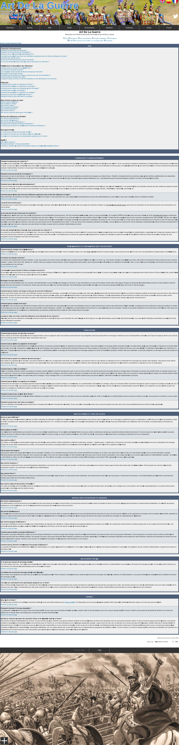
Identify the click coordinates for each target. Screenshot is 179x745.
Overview (10, 28)
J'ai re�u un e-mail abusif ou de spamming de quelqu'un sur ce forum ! (24, 136)
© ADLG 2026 (79, 650)
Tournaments (89, 28)
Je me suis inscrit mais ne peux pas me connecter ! (17, 60)
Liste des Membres (85, 38)
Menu (4, 740)
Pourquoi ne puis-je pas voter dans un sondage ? (17, 96)
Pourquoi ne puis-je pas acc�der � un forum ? (16, 94)
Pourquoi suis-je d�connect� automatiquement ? (17, 54)
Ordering (129, 28)
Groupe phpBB (70, 602)
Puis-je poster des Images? (10, 107)
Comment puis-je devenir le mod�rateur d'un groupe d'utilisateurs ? (23, 126)
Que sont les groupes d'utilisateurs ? (13, 122)
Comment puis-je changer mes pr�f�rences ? (16, 68)
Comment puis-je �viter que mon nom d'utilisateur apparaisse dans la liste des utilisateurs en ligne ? (34, 56)
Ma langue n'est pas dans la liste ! (12, 73)
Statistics (109, 28)
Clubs (149, 28)
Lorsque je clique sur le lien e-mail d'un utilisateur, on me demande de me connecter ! (29, 79)
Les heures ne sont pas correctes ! (12, 70)
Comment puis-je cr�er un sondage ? (13, 90)
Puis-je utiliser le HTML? (9, 104)
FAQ (66, 38)
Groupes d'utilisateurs (100, 38)
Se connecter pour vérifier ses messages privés (89, 40)
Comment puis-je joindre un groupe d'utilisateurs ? (17, 124)
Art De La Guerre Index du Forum (10, 43)
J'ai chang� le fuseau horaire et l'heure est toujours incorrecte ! (22, 72)
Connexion (109, 40)
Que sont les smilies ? (8, 105)
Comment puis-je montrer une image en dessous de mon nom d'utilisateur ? (26, 75)
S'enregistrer (113, 38)
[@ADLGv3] (175, 18)
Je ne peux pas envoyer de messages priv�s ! (16, 132)
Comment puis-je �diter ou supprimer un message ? (18, 86)
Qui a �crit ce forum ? (8, 142)
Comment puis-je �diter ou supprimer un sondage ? (18, 92)
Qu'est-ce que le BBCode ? (10, 102)
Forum (169, 28)
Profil (70, 40)
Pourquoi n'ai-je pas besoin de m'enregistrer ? (16, 52)
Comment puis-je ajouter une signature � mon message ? (20, 88)
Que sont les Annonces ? (9, 109)
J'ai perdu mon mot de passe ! (10, 58)
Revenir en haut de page (9, 170)
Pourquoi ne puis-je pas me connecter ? (14, 50)
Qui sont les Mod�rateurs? (10, 120)
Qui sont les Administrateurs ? (10, 118)
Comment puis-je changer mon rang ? (13, 77)
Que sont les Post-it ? (8, 110)
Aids (49, 28)
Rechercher (73, 38)
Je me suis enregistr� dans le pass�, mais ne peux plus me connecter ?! (25, 62)
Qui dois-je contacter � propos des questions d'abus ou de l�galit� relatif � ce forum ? (30, 146)
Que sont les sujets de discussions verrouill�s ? (17, 112)
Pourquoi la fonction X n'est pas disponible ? (15, 144)
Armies (29, 28)
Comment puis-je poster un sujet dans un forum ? (17, 84)
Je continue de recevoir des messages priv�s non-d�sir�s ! (21, 134)
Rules (69, 28)
